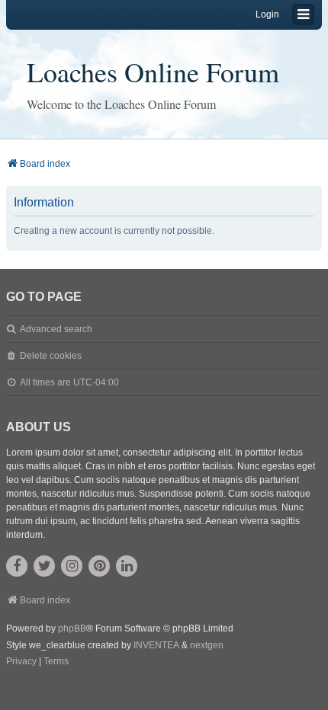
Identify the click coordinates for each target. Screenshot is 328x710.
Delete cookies (51, 355)
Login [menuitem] (267, 14)
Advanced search (56, 329)
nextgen (206, 645)
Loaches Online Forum (153, 71)
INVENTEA (156, 645)
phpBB (72, 628)
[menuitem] (21, 662)
